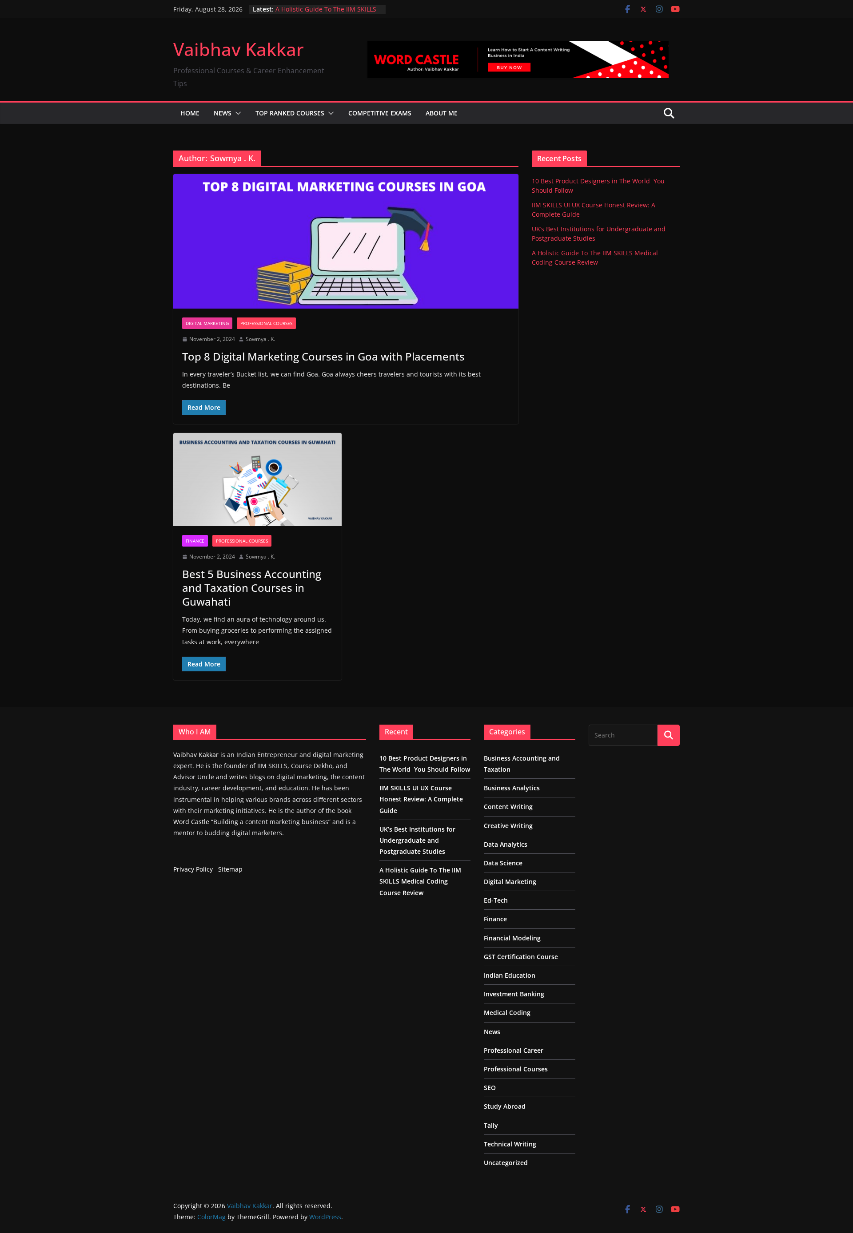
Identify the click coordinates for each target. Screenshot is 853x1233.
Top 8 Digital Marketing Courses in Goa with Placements (323, 356)
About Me (442, 113)
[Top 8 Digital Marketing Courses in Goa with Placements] (345, 241)
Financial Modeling (512, 938)
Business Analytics (512, 788)
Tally (491, 1125)
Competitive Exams (379, 113)
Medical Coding (507, 1012)
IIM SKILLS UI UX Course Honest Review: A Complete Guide (421, 799)
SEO (490, 1087)
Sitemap (230, 869)
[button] (236, 113)
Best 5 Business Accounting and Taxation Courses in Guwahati (251, 588)
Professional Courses (266, 323)
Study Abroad (505, 1106)
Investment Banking (514, 994)
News (222, 113)
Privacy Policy (193, 869)
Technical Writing (510, 1144)
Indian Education (509, 975)
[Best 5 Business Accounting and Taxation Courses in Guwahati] (257, 480)
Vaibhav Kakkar (238, 49)
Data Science (503, 863)
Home (189, 113)
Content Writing (508, 806)
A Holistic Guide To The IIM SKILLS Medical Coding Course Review (325, 13)
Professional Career (513, 1050)
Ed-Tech (496, 900)
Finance (195, 541)
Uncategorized (506, 1162)
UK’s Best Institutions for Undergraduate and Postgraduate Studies (417, 840)
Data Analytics (505, 844)
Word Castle (191, 821)
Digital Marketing (207, 323)
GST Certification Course (521, 956)
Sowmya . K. (260, 339)
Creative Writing (508, 825)
